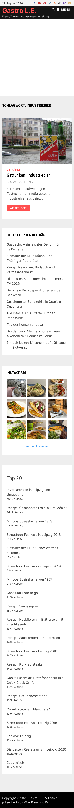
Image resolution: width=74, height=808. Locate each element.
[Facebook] (35, 3)
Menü (65, 9)
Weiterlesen (19, 207)
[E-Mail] (70, 3)
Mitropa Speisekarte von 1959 (29, 521)
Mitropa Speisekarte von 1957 (29, 579)
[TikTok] (59, 3)
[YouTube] (40, 3)
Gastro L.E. (19, 10)
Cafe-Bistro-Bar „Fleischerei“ (28, 709)
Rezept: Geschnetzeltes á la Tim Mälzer (37, 508)
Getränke (13, 169)
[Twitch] (65, 3)
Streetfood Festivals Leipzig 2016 (32, 651)
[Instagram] (50, 3)
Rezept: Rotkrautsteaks (24, 664)
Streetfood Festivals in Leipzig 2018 (34, 535)
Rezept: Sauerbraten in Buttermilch (33, 638)
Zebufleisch (15, 763)
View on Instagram (37, 446)
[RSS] (55, 3)
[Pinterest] (45, 3)
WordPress (31, 802)
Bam (48, 802)
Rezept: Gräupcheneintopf (27, 696)
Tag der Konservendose (25, 324)
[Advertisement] (37, 57)
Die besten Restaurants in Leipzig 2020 (36, 749)
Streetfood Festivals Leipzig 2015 (32, 723)
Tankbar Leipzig (19, 736)
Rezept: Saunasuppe (22, 606)
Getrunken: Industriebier (28, 175)
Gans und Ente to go (22, 593)
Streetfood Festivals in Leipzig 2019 (34, 566)
